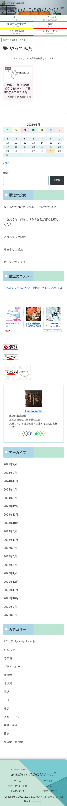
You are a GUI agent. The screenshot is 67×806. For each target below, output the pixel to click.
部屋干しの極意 (13, 249)
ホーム (17, 780)
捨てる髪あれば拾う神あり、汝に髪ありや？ (31, 207)
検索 (6, 173)
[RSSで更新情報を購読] (41, 433)
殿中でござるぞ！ (15, 261)
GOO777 (53, 287)
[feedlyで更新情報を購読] (36, 433)
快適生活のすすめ (17, 785)
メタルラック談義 (15, 236)
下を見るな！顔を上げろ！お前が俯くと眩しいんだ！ (33, 222)
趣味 (49, 785)
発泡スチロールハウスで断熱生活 (23, 287)
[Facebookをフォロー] (30, 433)
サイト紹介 (50, 780)
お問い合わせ (49, 790)
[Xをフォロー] (25, 433)
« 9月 (6, 163)
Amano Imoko (33, 411)
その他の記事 (17, 790)
